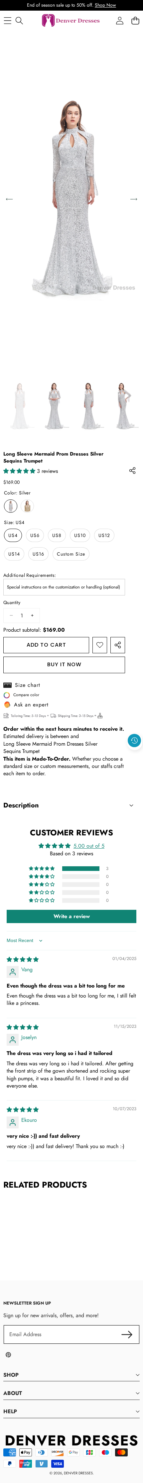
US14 (14, 554)
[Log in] (119, 20)
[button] (134, 755)
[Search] (19, 20)
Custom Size (71, 554)
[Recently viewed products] (134, 740)
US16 (38, 554)
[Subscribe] (127, 1334)
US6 (35, 535)
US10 (80, 535)
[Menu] (7, 20)
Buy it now (64, 664)
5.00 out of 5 (88, 846)
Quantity (11, 602)
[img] (23, 959)
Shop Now (105, 5)
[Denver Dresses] (71, 20)
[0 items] (135, 20)
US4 (13, 535)
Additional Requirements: (29, 575)
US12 (104, 535)
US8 (57, 535)
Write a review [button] (72, 916)
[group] (19, 406)
